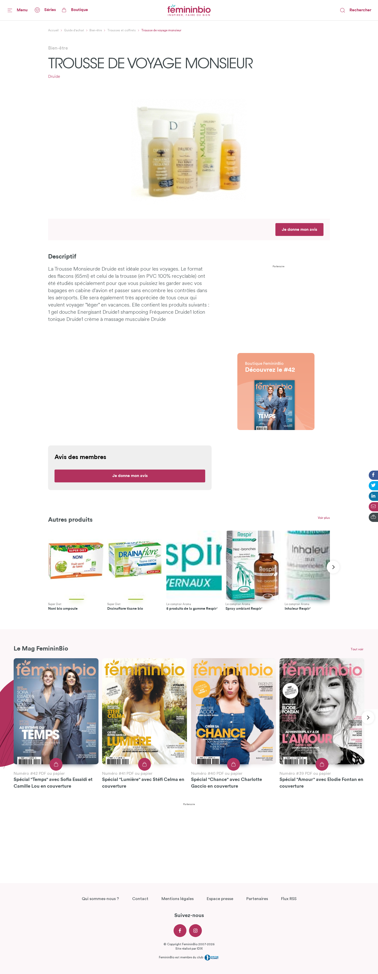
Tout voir (356, 649)
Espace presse (220, 899)
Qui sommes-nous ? (100, 899)
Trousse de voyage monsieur (161, 30)
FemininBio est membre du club (181, 957)
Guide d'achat (74, 30)
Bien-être (95, 30)
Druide (54, 77)
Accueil (53, 30)
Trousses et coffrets (121, 30)
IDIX (200, 948)
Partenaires (257, 899)
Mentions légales (177, 899)
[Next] (333, 567)
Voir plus (324, 517)
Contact (140, 899)
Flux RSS (288, 899)
